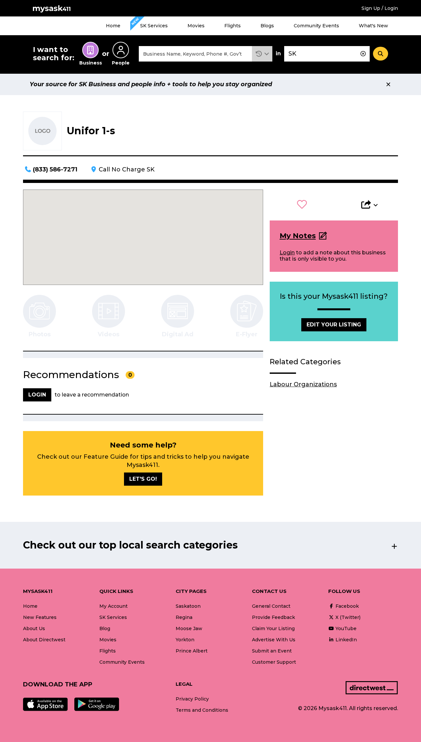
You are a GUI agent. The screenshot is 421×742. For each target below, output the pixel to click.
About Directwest (44, 640)
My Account (113, 606)
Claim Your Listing (273, 628)
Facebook (346, 606)
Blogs (267, 26)
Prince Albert (192, 651)
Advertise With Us (273, 640)
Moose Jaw (189, 628)
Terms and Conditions (202, 710)
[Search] (380, 54)
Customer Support (274, 662)
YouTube (345, 628)
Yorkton (185, 640)
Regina (184, 617)
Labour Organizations (303, 384)
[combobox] (195, 54)
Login (287, 252)
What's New (373, 26)
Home (113, 26)
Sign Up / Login (379, 8)
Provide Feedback (273, 617)
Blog (104, 628)
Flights (232, 26)
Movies (196, 26)
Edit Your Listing (334, 324)
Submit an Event (272, 651)
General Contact (271, 606)
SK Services (154, 26)
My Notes (298, 236)
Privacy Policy (192, 699)
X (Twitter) (347, 617)
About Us (34, 628)
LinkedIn (345, 640)
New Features (40, 617)
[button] (262, 54)
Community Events (316, 26)
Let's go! (143, 479)
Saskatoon (188, 606)
